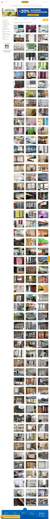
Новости (20, 5)
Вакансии (36, 5)
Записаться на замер (5, 39)
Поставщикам (14, 513)
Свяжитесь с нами (32, 514)
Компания (32, 5)
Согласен (2, 517)
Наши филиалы (6, 513)
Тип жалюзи (34, 18)
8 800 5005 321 (32, 513)
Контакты (40, 5)
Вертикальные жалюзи (6, 22)
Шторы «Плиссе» (5, 26)
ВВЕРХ (25, 509)
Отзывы (24, 5)
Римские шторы (5, 21)
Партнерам (28, 5)
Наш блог (22, 514)
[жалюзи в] (25, 2)
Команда (5, 514)
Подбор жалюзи (15, 5)
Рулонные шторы (5, 20)
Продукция (10, 5)
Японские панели (5, 25)
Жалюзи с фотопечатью (6, 33)
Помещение (16, 18)
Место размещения (26, 18)
